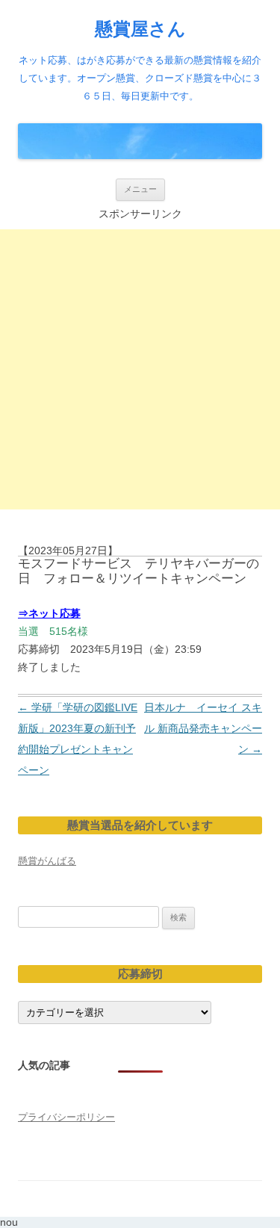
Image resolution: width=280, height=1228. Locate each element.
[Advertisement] (140, 369)
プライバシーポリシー (66, 1117)
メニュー (140, 188)
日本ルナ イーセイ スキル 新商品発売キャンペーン (203, 728)
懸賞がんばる (47, 860)
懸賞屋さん (140, 29)
